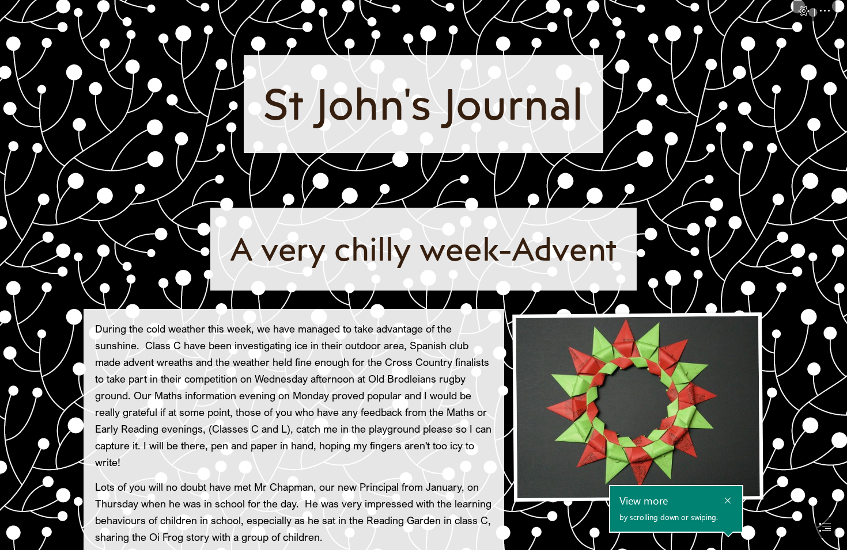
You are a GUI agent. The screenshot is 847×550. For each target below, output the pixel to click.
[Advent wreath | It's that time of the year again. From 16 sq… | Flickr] (637, 406)
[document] (423, 275)
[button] (803, 11)
